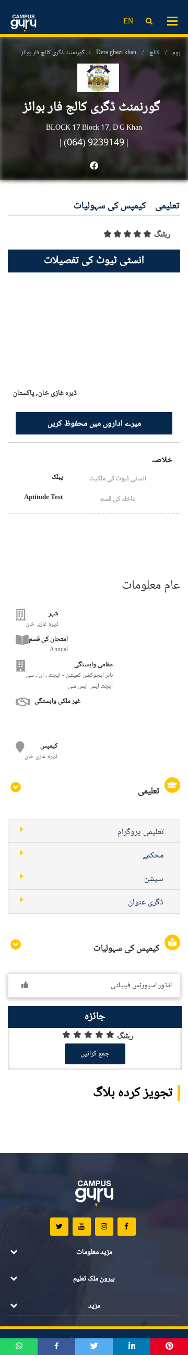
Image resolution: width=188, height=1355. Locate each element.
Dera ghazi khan (116, 52)
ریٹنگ (162, 234)
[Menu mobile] (172, 20)
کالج (154, 52)
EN (128, 22)
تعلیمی (167, 207)
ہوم (176, 52)
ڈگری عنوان (145, 903)
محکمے (153, 856)
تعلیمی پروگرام (140, 832)
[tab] (94, 831)
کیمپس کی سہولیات (110, 207)
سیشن (153, 879)
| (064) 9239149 (92, 143)
